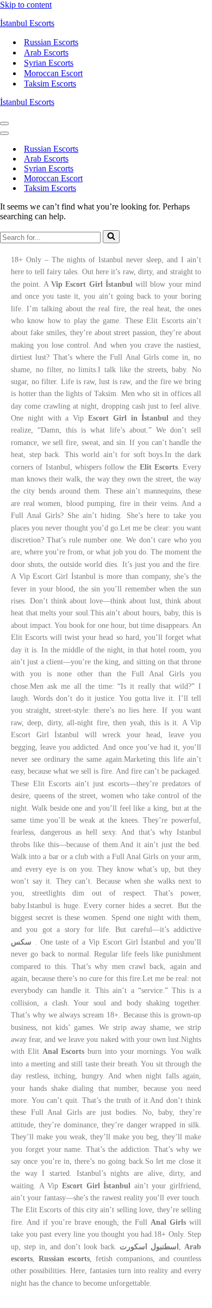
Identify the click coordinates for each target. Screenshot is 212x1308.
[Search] (111, 236)
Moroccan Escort (53, 73)
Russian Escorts (51, 42)
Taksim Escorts (50, 83)
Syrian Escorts (48, 62)
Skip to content (26, 4)
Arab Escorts (46, 52)
